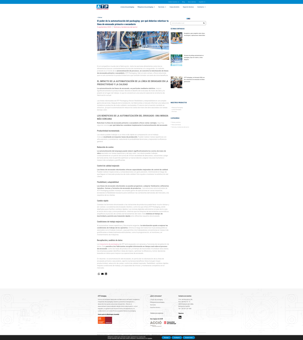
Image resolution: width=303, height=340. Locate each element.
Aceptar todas (189, 337)
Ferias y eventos (176, 122)
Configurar (177, 337)
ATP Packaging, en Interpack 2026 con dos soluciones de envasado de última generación (194, 79)
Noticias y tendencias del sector (126, 27)
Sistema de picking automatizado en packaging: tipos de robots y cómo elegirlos (194, 57)
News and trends (176, 124)
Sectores (161, 7)
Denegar (166, 337)
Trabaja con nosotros (156, 313)
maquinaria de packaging (109, 244)
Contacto (200, 7)
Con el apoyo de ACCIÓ (156, 319)
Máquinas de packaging (145, 7)
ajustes (150, 338)
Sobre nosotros (172, 2)
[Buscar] (204, 23)
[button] (99, 274)
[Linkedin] (180, 317)
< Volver (99, 17)
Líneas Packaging (176, 109)
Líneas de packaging (127, 7)
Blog (183, 2)
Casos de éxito (174, 7)
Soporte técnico (188, 7)
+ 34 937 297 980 (185, 308)
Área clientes (192, 2)
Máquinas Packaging (177, 107)
